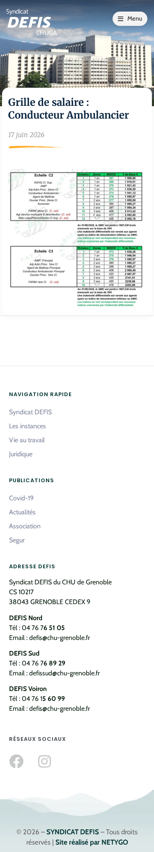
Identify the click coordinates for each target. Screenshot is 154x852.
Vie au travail (27, 440)
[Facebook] (16, 761)
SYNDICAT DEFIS (72, 832)
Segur (17, 540)
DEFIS (28, 23)
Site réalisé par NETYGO (91, 842)
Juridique (20, 454)
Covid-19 (21, 498)
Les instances (27, 426)
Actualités (22, 512)
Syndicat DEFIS (30, 412)
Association (25, 526)
